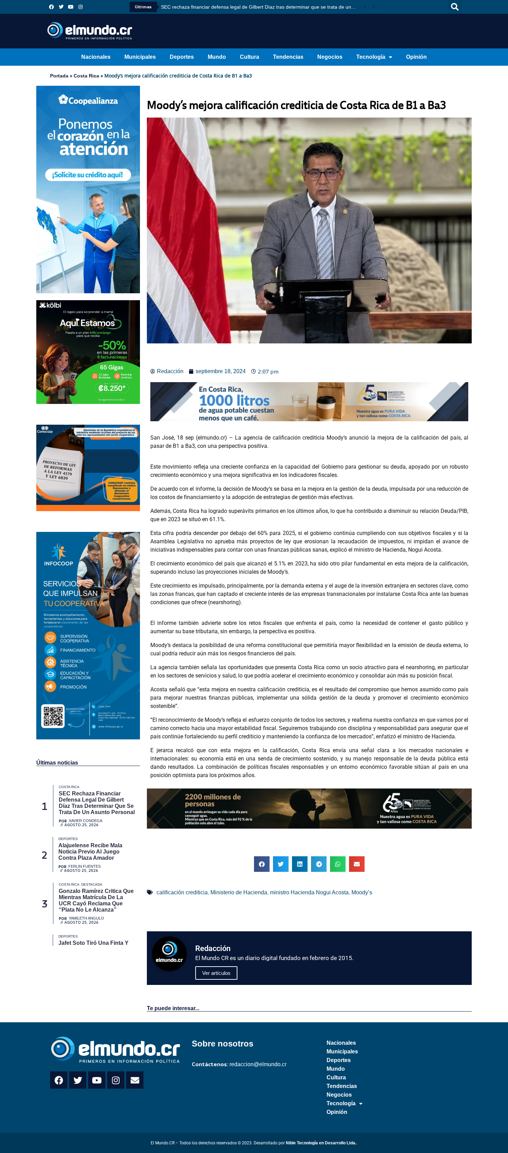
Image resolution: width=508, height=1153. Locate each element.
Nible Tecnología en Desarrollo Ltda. (321, 1143)
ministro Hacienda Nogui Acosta (309, 892)
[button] (455, 7)
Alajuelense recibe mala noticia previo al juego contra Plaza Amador (235, 7)
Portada (59, 76)
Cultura (249, 57)
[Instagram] (80, 7)
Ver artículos (216, 973)
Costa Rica (86, 76)
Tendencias (288, 57)
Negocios (329, 57)
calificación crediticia (182, 892)
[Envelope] (134, 1080)
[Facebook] (51, 7)
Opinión (416, 57)
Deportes (182, 57)
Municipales (140, 57)
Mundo (217, 57)
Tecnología (370, 57)
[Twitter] (61, 7)
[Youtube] (71, 7)
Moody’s (361, 892)
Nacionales (96, 57)
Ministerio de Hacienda (238, 892)
